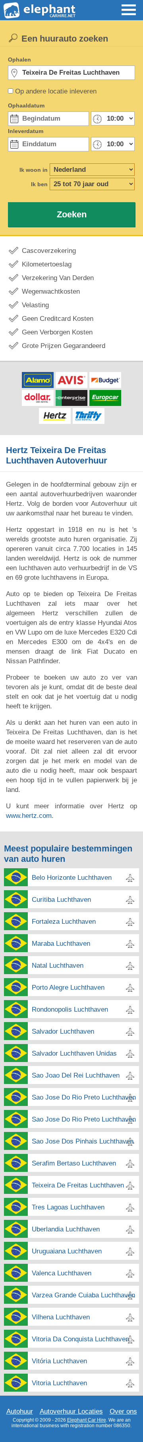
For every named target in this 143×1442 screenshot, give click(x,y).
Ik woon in (33, 170)
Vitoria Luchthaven (59, 1383)
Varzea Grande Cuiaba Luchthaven (83, 1295)
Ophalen (19, 59)
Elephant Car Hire (86, 1420)
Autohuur (19, 1411)
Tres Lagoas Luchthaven (68, 1207)
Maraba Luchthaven (61, 943)
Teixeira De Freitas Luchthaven (78, 1185)
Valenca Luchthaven (61, 1273)
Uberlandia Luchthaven (66, 1229)
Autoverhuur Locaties (71, 1411)
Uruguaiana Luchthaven (67, 1251)
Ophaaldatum (26, 105)
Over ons (123, 1411)
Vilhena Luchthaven (61, 1317)
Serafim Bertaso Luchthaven (74, 1163)
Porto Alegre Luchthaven (68, 987)
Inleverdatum (25, 131)
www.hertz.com (29, 815)
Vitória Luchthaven (59, 1361)
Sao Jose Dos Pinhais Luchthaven (82, 1141)
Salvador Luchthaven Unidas (74, 1053)
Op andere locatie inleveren (56, 91)
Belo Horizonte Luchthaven (72, 877)
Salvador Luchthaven (63, 1031)
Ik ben (39, 184)
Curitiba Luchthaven (61, 899)
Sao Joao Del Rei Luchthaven (76, 1075)
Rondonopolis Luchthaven (70, 1009)
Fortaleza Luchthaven (64, 921)
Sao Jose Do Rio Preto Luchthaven (84, 1097)
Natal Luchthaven (57, 965)
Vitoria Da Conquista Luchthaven (80, 1339)
